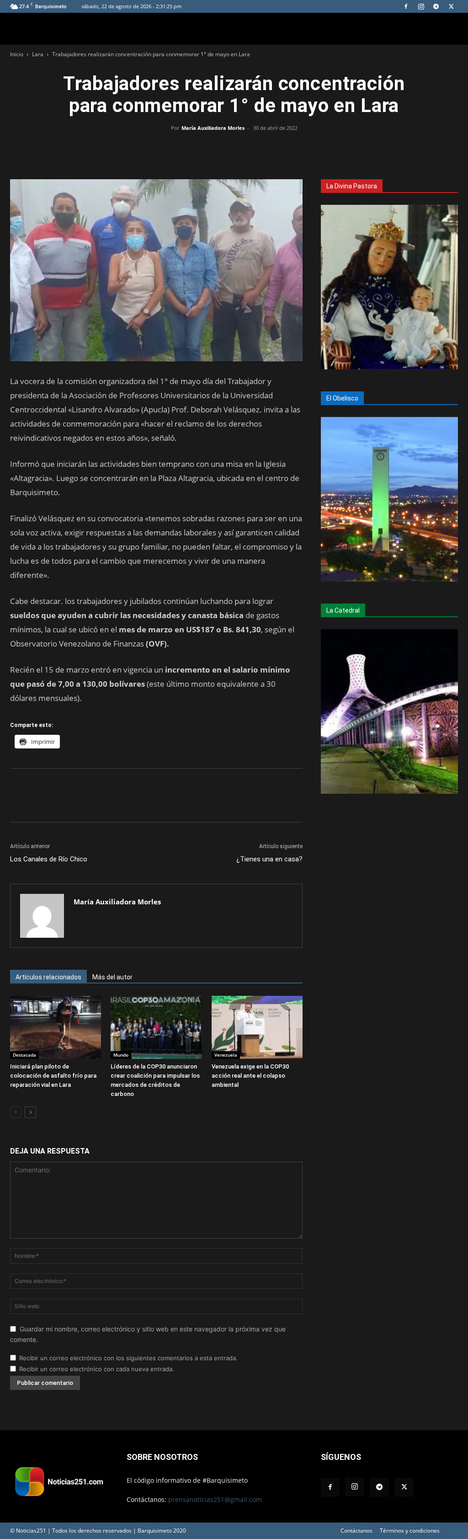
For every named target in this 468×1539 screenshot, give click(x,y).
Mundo (120, 1055)
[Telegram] (436, 6)
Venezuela (225, 1055)
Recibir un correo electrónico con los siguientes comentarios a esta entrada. (128, 1358)
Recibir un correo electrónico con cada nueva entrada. (96, 1369)
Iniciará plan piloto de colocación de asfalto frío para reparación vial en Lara (53, 1075)
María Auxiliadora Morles (213, 127)
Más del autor (112, 977)
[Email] (255, 148)
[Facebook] (406, 6)
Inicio (16, 54)
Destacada (24, 1055)
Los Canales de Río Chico (48, 859)
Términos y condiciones (410, 1530)
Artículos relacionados (48, 977)
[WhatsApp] (234, 148)
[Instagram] (421, 6)
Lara (37, 54)
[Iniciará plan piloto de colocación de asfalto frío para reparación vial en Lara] (55, 1027)
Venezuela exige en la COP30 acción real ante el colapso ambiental (250, 1075)
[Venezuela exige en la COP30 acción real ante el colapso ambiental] (257, 1027)
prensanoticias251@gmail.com (215, 1499)
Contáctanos (356, 1530)
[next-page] (30, 1112)
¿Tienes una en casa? (269, 859)
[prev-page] (15, 1112)
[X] (451, 6)
